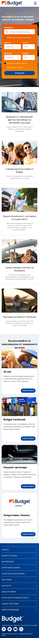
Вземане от (9, 28)
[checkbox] (5, 37)
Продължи (19, 73)
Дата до (7, 53)
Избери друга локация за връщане (19, 37)
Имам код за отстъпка (15, 67)
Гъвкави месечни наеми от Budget (19, 170)
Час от (25, 43)
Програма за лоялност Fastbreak (19, 316)
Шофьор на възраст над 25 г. (17, 63)
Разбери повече (28, 390)
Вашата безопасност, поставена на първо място (19, 218)
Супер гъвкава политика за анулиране (20, 269)
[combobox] (29, 46)
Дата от (7, 43)
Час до (25, 53)
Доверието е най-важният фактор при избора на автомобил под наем (19, 119)
